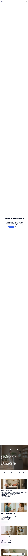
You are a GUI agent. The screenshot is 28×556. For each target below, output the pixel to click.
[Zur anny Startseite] (3, 1)
